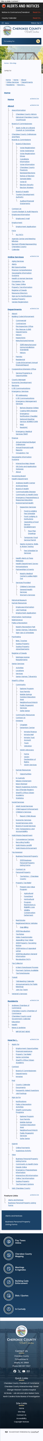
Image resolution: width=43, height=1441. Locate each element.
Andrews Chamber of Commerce (20, 1006)
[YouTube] (23, 1371)
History (19, 335)
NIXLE (22, 424)
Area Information (19, 110)
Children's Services (27, 586)
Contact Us (16, 209)
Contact (15, 1066)
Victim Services (30, 765)
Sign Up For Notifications (22, 296)
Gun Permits (25, 691)
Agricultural (28, 893)
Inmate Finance (30, 732)
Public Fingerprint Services (27, 706)
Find (13, 1080)
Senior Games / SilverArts (26, 630)
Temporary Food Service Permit (31, 538)
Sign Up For (16, 1097)
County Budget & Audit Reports (25, 211)
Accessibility (21, 1418)
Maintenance (17, 620)
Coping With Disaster (28, 411)
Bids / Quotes (21, 641)
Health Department (20, 479)
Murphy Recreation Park (25, 627)
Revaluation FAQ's (23, 959)
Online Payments (23, 1148)
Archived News (22, 486)
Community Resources (25, 715)
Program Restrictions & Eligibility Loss (30, 904)
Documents (21, 1087)
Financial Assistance (24, 1051)
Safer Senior (25, 711)
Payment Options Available (27, 970)
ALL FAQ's (19, 234)
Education (16, 1022)
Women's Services (27, 595)
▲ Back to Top (34, 98)
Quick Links (21, 1378)
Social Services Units (24, 823)
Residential (20, 359)
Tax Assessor (17, 852)
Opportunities (25, 774)
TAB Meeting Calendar (25, 981)
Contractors (21, 323)
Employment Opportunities (27, 1048)
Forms (26, 754)
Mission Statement (23, 781)
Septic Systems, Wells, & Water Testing (29, 545)
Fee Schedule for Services (31, 551)
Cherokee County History (26, 114)
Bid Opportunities (19, 267)
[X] (19, 1371)
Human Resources (19, 603)
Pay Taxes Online (19, 284)
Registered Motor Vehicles (26, 923)
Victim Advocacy (27, 750)
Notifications (21, 1101)
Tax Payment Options (25, 1184)
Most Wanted (21, 784)
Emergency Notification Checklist (28, 414)
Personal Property (23, 872)
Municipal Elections (27, 173)
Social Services (18, 802)
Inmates (19, 1076)
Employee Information (21, 214)
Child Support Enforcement (27, 809)
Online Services (12, 82)
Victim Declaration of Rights (30, 759)
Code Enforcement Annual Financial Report (27, 363)
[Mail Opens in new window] (28, 1371)
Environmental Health (24, 503)
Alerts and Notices (13, 1215)
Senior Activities (22, 1057)
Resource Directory (20, 293)
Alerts (14, 264)
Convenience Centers (25, 839)
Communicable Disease (26, 492)
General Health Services (26, 590)
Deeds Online (21, 1167)
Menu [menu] (7, 23)
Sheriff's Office (18, 680)
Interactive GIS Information (27, 1175)
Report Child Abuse (28, 816)
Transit (14, 977)
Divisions (19, 721)
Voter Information (27, 164)
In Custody (20, 778)
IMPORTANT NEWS (23, 1031)
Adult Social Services (24, 806)
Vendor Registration (20, 302)
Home (6, 63)
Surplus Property (18, 299)
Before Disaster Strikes (29, 408)
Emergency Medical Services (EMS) (24, 432)
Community (21, 684)
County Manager (19, 380)
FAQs (14, 231)
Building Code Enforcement (23, 316)
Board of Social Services (26, 826)
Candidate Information (25, 160)
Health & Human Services (22, 278)
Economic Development (22, 382)
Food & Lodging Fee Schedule (30, 512)
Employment (17, 222)
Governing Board (19, 476)
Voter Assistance (27, 151)
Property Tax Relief (23, 883)
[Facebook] (14, 1371)
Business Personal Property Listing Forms (17, 1223)
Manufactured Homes (25, 340)
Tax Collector (17, 963)
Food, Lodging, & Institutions (30, 517)
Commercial (21, 320)
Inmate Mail (29, 734)
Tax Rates (20, 934)
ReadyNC (24, 427)
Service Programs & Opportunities (24, 374)
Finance (15, 438)
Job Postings (21, 610)
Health (14, 1024)
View (14, 1154)
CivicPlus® (35, 1432)
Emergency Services (20, 391)
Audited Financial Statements (27, 202)
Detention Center (27, 727)
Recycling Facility (23, 842)
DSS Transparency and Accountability (25, 830)
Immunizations (22, 566)
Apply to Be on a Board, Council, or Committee (25, 129)
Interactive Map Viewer (25, 463)
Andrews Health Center (25, 483)
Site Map (13, 63)
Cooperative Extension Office (24, 369)
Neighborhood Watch (29, 702)
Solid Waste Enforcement (26, 848)
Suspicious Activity (23, 1151)
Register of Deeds (19, 290)
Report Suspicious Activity (26, 787)
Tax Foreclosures (23, 973)
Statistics (20, 798)
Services (19, 673)
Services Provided (23, 582)
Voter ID (23, 182)
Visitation (28, 746)
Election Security (27, 185)
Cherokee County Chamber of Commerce (21, 1383)
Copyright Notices (21, 1422)
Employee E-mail (23, 218)
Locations (20, 670)
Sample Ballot (25, 179)
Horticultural (29, 899)
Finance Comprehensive (22, 270)
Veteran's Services (19, 994)
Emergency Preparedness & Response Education (27, 498)
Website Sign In (36, 23)
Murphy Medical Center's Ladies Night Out (28, 576)
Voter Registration (27, 148)
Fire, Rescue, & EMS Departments (23, 330)
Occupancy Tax (18, 281)
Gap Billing (24, 927)
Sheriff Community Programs (23, 1111)
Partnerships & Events (25, 569)
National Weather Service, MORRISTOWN (29, 420)
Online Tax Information (25, 1178)
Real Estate (20, 920)
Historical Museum (19, 600)
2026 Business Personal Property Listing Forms (27, 863)
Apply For (15, 1044)
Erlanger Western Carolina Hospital (21, 1390)
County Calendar (21, 18)
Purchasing (16, 637)
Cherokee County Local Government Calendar (21, 1017)
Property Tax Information (22, 287)
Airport (14, 313)
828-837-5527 (24, 1366)
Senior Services (18, 663)
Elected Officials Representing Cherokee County (24, 245)
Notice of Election (27, 176)
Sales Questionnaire (24, 937)
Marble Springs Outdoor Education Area (28, 697)
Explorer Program (27, 688)
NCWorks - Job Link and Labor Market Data (21, 1393)
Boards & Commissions (21, 140)
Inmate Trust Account (29, 738)
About (23, 80)
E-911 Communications (21, 388)
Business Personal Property (27, 856)
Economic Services (23, 820)
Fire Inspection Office (24, 326)
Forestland (28, 896)
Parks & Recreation (19, 623)
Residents (10, 85)
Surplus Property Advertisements (22, 647)
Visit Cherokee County (21, 1188)
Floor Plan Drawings (32, 532)
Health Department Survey (27, 563)
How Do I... (21, 85)
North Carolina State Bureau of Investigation (21, 1396)
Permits (19, 356)
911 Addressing (22, 395)
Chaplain (23, 725)
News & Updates (19, 1027)
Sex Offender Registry (25, 790)
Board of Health (22, 191)
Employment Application (26, 226)
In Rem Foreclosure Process (27, 967)
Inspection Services (28, 507)
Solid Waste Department (22, 835)
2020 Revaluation (23, 931)
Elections (15, 385)
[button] (38, 41)
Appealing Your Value (24, 940)
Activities (19, 668)
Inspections (20, 338)
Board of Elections (23, 144)
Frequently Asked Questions (27, 1090)
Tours (26, 743)
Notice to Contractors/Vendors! (21, 12)
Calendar (15, 249)
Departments (27, 82)
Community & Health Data (27, 494)
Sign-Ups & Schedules (25, 632)
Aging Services (18, 261)
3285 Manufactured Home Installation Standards (28, 347)
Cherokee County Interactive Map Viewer (22, 1386)
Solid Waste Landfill (24, 845)
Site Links (21, 1403)
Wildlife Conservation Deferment (29, 912)
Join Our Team (22, 989)
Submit (15, 1144)
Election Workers (26, 187)
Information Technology (22, 617)
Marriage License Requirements (23, 658)
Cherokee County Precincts (27, 168)
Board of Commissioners (22, 124)
